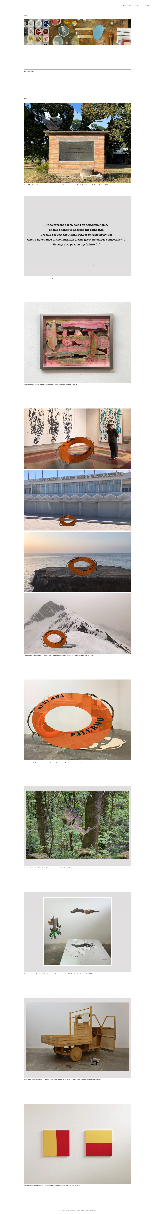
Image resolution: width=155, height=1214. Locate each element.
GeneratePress (90, 1210)
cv (130, 5)
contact (137, 5)
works (146, 5)
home (123, 5)
